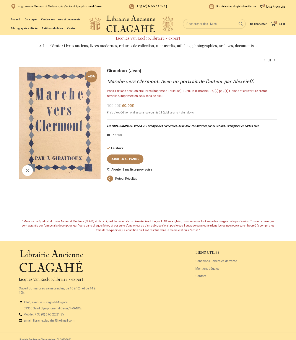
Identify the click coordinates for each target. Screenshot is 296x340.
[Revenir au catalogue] (269, 60)
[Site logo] (95, 23)
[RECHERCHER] (241, 24)
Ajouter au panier (125, 159)
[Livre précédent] (264, 60)
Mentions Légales (207, 268)
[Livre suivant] (274, 60)
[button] (122, 180)
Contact (200, 276)
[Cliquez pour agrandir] (27, 170)
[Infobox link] (56, 6)
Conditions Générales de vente (216, 261)
